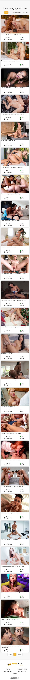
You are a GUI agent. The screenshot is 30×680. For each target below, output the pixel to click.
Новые (6, 12)
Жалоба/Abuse (22, 671)
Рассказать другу (22, 669)
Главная (8, 669)
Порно (15, 673)
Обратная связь (8, 671)
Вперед (19, 654)
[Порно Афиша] (15, 664)
